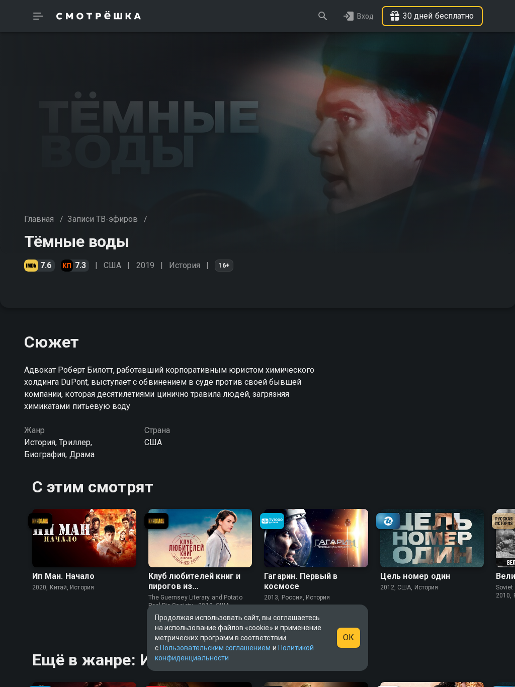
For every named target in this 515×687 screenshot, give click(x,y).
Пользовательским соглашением (215, 648)
